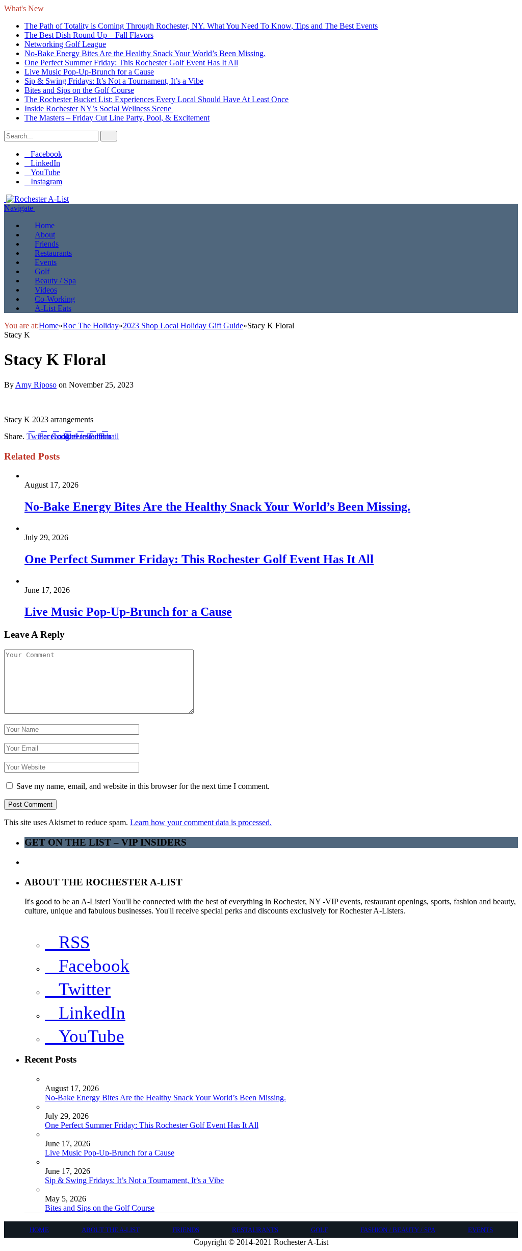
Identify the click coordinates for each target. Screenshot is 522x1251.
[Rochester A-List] (36, 199)
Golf (42, 271)
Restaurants (53, 253)
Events (46, 262)
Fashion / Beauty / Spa (397, 1230)
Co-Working (55, 299)
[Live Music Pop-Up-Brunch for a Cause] (67, 580)
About (45, 234)
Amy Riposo (36, 384)
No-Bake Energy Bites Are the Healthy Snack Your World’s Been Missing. (145, 53)
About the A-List (111, 1230)
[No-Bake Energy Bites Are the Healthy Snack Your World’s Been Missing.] (49, 475)
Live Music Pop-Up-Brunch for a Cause (89, 71)
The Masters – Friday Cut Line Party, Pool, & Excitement (117, 117)
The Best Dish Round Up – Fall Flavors (88, 35)
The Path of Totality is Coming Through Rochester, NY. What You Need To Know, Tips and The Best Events (201, 25)
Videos (46, 289)
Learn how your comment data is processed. (201, 822)
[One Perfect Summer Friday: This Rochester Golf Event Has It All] (67, 528)
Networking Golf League (65, 44)
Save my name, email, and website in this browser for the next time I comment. (143, 786)
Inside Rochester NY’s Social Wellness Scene (98, 108)
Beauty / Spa (55, 280)
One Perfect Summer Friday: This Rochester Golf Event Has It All (131, 62)
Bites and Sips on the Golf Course (79, 90)
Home (45, 225)
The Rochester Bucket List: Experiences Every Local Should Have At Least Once (156, 99)
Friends (47, 243)
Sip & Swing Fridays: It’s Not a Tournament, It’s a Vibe (113, 81)
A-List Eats (53, 308)
